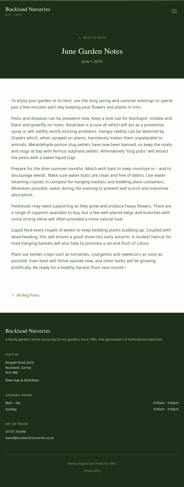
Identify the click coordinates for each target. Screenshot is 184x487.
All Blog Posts (28, 295)
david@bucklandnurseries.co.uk (29, 438)
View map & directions (22, 380)
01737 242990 (15, 431)
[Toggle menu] (174, 11)
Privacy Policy (92, 471)
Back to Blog (94, 37)
